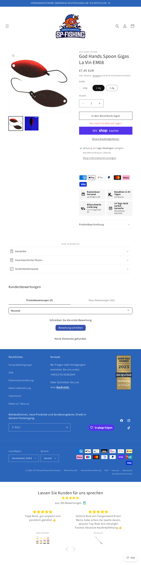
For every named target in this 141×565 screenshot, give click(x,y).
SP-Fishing (37, 470)
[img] (70, 498)
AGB (11, 372)
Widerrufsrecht (71, 470)
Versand (97, 75)
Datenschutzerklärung (21, 380)
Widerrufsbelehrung (20, 388)
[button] (7, 26)
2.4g (112, 88)
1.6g (87, 88)
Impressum (15, 395)
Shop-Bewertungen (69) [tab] (101, 300)
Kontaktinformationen (122, 474)
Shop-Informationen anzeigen (99, 157)
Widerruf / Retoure (19, 403)
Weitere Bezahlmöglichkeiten (105, 139)
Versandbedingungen (20, 364)
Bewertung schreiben (70, 327)
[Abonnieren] (66, 427)
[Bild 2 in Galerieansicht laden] (32, 123)
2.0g (98, 88)
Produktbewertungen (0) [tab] (39, 300)
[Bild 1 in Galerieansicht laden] (16, 123)
